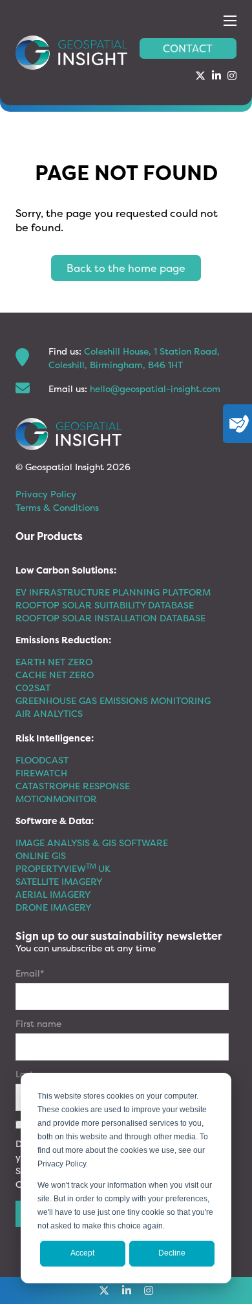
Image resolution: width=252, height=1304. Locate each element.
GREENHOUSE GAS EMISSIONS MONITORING (113, 700)
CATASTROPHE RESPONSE (73, 786)
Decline (171, 1252)
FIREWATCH (41, 773)
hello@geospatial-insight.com (155, 388)
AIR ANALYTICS (49, 713)
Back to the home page (126, 268)
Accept (82, 1252)
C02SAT (33, 687)
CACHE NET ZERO (55, 674)
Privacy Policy (46, 494)
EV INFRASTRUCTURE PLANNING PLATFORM (113, 592)
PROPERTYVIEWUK (63, 868)
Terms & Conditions (57, 507)
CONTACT (188, 48)
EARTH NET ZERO (54, 662)
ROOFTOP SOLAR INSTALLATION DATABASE (110, 618)
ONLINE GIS (41, 855)
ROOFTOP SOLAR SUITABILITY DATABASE (105, 605)
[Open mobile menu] (230, 21)
